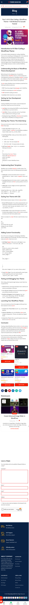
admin (22, 312)
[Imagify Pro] (21, 351)
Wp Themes (3, 580)
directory (13, 130)
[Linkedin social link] (13, 390)
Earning (14, 413)
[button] (7, 361)
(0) (20, 362)
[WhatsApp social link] (16, 390)
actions (7, 239)
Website (2, 497)
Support (9, 242)
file (18, 141)
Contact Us (17, 587)
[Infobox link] (14, 527)
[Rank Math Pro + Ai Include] (21, 372)
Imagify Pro (17, 359)
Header (8, 146)
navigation (20, 176)
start (3, 83)
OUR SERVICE (4, 575)
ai (16, 13)
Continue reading (14, 428)
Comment (3, 468)
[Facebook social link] (2, 390)
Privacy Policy (18, 578)
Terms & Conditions (19, 585)
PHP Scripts (3, 585)
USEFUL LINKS (18, 575)
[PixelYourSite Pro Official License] (7, 372)
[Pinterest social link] (9, 390)
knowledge (24, 327)
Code (3, 112)
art (21, 326)
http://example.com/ (11, 155)
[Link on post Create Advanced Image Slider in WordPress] (14, 406)
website (21, 77)
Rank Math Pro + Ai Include (20, 377)
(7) (20, 380)
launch (13, 305)
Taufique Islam (8, 27)
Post (7, 272)
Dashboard (18, 556)
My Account (17, 559)
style (20, 200)
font (19, 212)
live (9, 319)
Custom (11, 154)
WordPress (11, 75)
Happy (8, 338)
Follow (2, 125)
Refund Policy (18, 580)
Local (3, 108)
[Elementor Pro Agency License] (7, 349)
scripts (26, 79)
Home (13, 13)
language (17, 88)
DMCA (16, 582)
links (14, 181)
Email (2, 491)
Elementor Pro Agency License (6, 353)
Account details (18, 561)
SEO (20, 332)
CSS (3, 92)
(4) (6, 380)
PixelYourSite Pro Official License (7, 377)
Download (19, 116)
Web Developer (4, 578)
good (26, 290)
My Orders (17, 563)
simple (12, 216)
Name (2, 485)
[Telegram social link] (20, 390)
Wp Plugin (3, 355)
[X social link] (6, 390)
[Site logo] (14, 2)
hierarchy (14, 168)
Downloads (17, 566)
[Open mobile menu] (1, 2)
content (15, 90)
